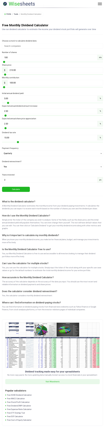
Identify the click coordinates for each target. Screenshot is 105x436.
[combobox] (52, 46)
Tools (16, 14)
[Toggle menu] (100, 3)
